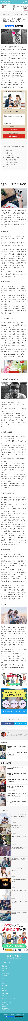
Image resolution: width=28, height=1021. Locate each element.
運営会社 (4, 1006)
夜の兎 (13, 749)
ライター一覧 (5, 1004)
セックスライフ (5, 991)
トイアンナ (14, 804)
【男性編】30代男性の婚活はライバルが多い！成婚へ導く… (16, 774)
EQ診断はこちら (14, 129)
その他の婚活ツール (11, 155)
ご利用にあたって (6, 1008)
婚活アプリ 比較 (10, 796)
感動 (3, 995)
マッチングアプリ (6, 973)
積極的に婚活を (10, 164)
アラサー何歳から (16, 789)
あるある (4, 976)
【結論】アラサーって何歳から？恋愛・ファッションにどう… (17, 787)
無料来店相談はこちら (14, 136)
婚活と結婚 (4, 966)
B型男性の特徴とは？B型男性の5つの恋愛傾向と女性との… (17, 753)
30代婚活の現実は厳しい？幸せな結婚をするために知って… (17, 780)
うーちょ (13, 790)
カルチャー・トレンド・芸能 (8, 998)
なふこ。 (13, 798)
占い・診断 (4, 985)
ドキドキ (4, 980)
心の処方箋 (4, 996)
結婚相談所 (9, 151)
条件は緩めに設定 (11, 160)
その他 (3, 978)
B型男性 (12, 755)
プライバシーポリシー (7, 1009)
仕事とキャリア (5, 981)
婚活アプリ (17, 796)
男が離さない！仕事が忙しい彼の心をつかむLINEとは (17, 747)
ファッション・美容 (6, 987)
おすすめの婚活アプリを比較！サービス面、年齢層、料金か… (17, 794)
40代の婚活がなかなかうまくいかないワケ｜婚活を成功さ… (17, 767)
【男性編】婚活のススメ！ (11, 157)
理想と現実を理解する (12, 162)
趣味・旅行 (4, 990)
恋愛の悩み (4, 968)
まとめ (6, 167)
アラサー (9, 789)
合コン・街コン (5, 971)
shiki (26, 23)
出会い (3, 970)
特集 (3, 983)
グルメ (3, 988)
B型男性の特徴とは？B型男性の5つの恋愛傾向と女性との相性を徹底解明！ (19, 859)
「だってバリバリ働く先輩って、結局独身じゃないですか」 (17, 802)
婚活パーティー (10, 153)
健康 (3, 965)
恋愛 (8, 755)
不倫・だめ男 (5, 993)
